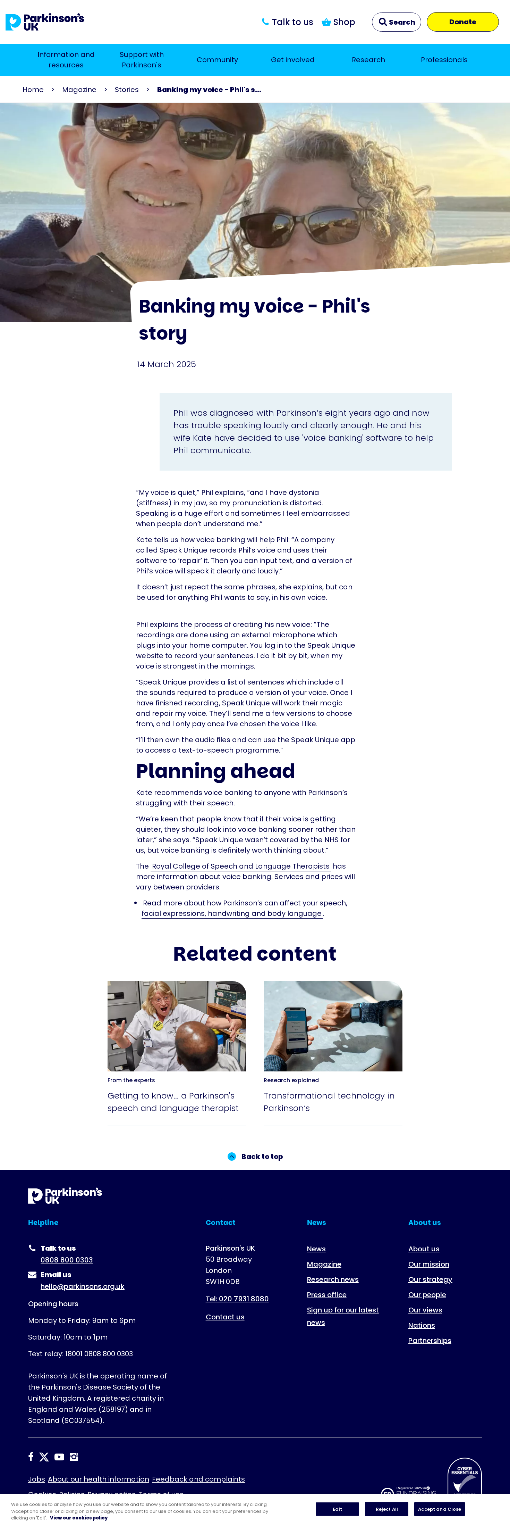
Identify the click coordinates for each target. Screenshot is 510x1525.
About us (424, 1249)
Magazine (79, 89)
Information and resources (66, 60)
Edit (337, 1509)
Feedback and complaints (198, 1479)
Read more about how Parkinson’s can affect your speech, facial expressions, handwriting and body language (244, 908)
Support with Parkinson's (142, 60)
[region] (255, 1509)
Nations (421, 1325)
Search (401, 22)
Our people (427, 1295)
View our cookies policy (79, 1518)
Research (368, 60)
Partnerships (429, 1340)
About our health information (98, 1479)
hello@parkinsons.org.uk (83, 1286)
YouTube (59, 1457)
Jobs (36, 1479)
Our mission (428, 1264)
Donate (462, 22)
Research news (333, 1279)
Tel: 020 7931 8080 (237, 1299)
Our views (425, 1310)
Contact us (225, 1317)
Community (217, 60)
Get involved (293, 60)
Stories (127, 89)
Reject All (387, 1509)
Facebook (31, 1457)
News (316, 1249)
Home (33, 89)
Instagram (74, 1457)
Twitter (44, 1457)
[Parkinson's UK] (45, 22)
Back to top (262, 1156)
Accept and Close (439, 1509)
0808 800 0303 (67, 1260)
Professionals (444, 60)
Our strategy (430, 1279)
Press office (327, 1295)
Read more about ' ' (173, 996)
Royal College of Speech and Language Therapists (241, 866)
